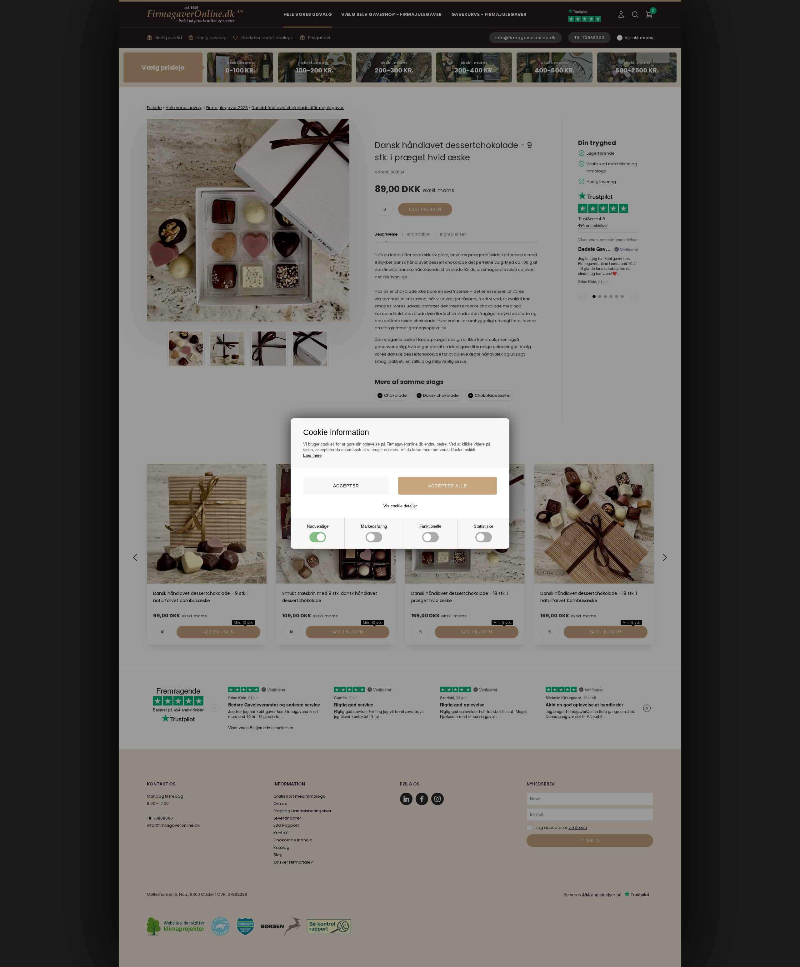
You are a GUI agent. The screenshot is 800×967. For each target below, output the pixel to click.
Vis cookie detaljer (400, 506)
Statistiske (483, 526)
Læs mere (312, 455)
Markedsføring (374, 526)
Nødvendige (317, 526)
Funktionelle (430, 526)
